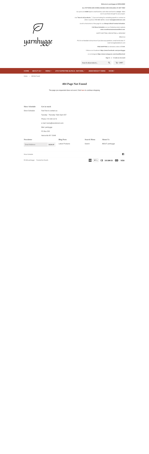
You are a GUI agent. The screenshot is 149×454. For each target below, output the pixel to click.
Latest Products (64, 144)
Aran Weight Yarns (97, 71)
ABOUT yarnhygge (108, 144)
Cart (120, 63)
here (83, 90)
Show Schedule (29, 111)
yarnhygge (31, 160)
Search (87, 144)
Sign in (108, 58)
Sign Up (51, 144)
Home (26, 71)
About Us (36, 71)
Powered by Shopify (42, 160)
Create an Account (119, 58)
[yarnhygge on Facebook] (123, 154)
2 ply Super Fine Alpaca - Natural (69, 71)
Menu (48, 71)
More (111, 71)
